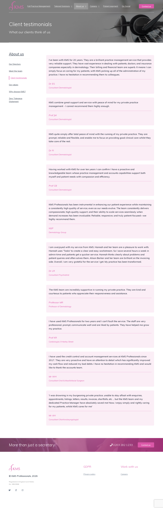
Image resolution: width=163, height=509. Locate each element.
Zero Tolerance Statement (15, 100)
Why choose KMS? (17, 91)
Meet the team (15, 71)
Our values (13, 85)
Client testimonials (19, 78)
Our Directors (15, 64)
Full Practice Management (38, 6)
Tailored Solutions (62, 6)
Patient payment (110, 6)
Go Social (126, 6)
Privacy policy (89, 474)
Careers (93, 6)
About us (80, 6)
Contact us (146, 6)
